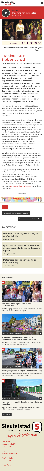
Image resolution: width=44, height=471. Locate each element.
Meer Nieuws (6, 414)
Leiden (5, 207)
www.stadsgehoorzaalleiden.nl (20, 186)
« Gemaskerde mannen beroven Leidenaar (16, 213)
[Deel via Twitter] (31, 43)
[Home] (8, 2)
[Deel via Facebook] (27, 43)
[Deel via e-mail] (39, 43)
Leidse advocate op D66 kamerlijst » (30, 219)
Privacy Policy (6, 465)
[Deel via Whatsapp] (23, 43)
